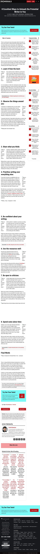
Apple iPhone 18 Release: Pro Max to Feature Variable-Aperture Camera (35, 152)
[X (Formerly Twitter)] (19, 440)
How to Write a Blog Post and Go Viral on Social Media (15, 244)
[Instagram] (24, 440)
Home (5, 15)
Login (33, 1)
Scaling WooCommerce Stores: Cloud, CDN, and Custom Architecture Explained (35, 61)
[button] (36, 1)
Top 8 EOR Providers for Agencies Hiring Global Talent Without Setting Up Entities (35, 68)
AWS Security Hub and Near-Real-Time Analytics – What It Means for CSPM (35, 42)
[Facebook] (17, 440)
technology (22, 263)
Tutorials (31, 14)
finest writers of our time (18, 77)
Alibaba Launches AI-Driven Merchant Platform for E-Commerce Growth (35, 147)
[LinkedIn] (21, 440)
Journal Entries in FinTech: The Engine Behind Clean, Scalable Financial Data (6, 494)
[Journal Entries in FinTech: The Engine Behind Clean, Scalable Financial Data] (5, 490)
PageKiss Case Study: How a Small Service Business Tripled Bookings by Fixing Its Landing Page (35, 107)
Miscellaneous (27, 14)
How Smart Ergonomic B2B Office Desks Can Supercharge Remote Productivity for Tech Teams (21, 473)
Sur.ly (7, 547)
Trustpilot (5, 539)
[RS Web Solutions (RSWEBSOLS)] (6, 1)
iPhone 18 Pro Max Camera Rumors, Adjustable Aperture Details (35, 141)
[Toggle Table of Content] (24, 38)
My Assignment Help (18, 384)
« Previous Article (5, 409)
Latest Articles (9, 15)
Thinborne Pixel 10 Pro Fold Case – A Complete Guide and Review (35, 48)
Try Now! (22, 396)
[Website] (14, 440)
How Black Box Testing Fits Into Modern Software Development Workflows (35, 94)
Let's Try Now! (34, 30)
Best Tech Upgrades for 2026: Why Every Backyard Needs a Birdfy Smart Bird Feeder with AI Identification (5, 471)
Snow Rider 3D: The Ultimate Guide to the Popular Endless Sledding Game (35, 101)
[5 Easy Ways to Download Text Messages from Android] (13, 488)
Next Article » (22, 409)
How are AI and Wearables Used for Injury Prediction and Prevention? (35, 54)
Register (28, 1)
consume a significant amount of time (15, 193)
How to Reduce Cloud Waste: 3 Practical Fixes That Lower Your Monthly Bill (35, 114)
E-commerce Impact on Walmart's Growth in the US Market (35, 135)
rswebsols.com (5, 545)
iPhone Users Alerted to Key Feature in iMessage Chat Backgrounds (35, 130)
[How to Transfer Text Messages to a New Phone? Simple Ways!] (21, 488)
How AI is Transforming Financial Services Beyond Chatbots (35, 120)
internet (10, 254)
